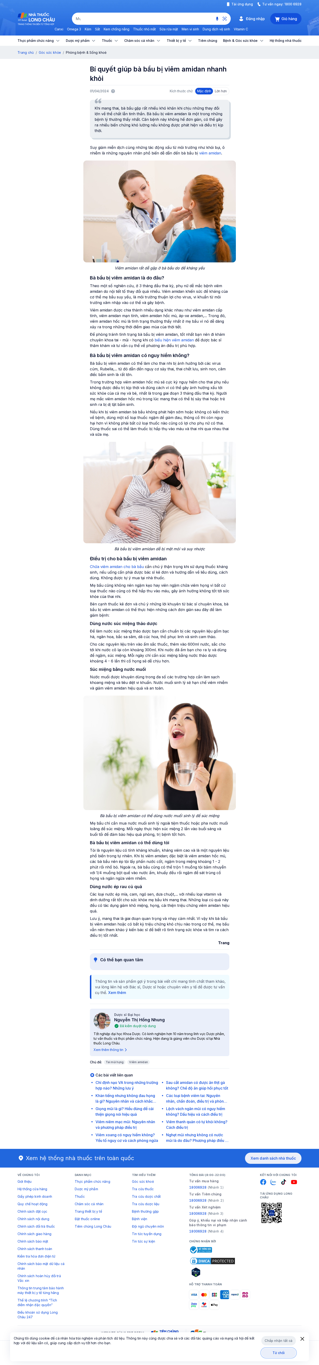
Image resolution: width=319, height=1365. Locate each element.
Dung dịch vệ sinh (216, 29)
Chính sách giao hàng (34, 1234)
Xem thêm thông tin (108, 1050)
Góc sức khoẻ (143, 1181)
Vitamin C (241, 29)
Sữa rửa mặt (169, 29)
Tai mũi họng (115, 1062)
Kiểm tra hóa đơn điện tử (36, 1256)
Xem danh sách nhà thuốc (273, 1158)
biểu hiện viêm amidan (174, 340)
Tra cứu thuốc (143, 1189)
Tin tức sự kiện (143, 1241)
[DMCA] (212, 1261)
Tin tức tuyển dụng (147, 1234)
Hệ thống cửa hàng (32, 1189)
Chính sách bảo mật (33, 1241)
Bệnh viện (139, 1219)
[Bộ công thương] (200, 1249)
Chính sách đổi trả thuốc (36, 1226)
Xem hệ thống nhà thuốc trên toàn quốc (80, 1158)
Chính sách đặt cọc (32, 1211)
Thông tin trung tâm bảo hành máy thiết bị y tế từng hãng (41, 1290)
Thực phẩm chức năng (92, 1181)
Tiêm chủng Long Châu (93, 1226)
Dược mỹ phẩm (86, 1189)
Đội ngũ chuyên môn (148, 1226)
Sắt (97, 29)
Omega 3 (74, 29)
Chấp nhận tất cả (278, 1341)
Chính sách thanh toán (35, 1249)
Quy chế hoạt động (32, 1204)
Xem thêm (117, 992)
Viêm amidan (138, 1062)
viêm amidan (210, 153)
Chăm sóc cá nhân (89, 1204)
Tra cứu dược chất (146, 1196)
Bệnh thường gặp (145, 1211)
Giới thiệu (25, 1181)
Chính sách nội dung (33, 1219)
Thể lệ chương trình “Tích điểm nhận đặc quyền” (37, 1302)
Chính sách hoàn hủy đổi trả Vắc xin (39, 1278)
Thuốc (80, 1196)
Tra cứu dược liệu (145, 1204)
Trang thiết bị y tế (88, 1211)
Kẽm (88, 29)
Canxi (59, 29)
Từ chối (279, 1353)
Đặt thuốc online (87, 1219)
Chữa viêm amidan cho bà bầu (117, 566)
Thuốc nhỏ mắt (144, 29)
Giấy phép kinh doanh (35, 1196)
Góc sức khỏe (50, 52)
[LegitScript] (212, 1272)
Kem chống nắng (116, 29)
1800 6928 (292, 4)
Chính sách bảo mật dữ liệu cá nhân (41, 1266)
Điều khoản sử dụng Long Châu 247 (38, 1314)
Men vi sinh (190, 29)
